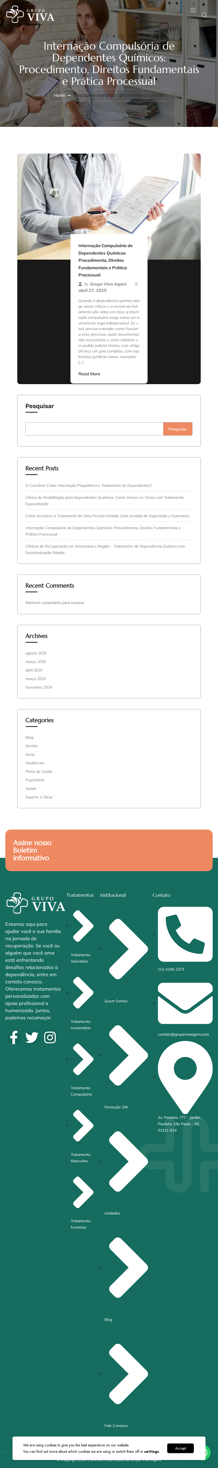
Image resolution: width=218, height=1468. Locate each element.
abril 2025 (34, 670)
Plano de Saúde (39, 771)
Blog (29, 737)
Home (59, 95)
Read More (89, 373)
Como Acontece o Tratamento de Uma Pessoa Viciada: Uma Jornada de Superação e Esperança (107, 515)
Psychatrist (35, 780)
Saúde (31, 788)
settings (151, 1451)
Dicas (30, 754)
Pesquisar (40, 406)
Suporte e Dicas (39, 797)
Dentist (32, 745)
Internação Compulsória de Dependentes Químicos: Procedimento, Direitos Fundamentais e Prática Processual (105, 260)
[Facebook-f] (13, 1037)
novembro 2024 (39, 687)
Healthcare (35, 763)
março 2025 (36, 678)
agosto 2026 (36, 653)
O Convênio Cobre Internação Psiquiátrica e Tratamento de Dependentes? (89, 485)
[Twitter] (32, 1037)
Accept (180, 1448)
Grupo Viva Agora (108, 284)
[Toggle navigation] (192, 10)
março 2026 (36, 661)
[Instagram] (50, 1037)
